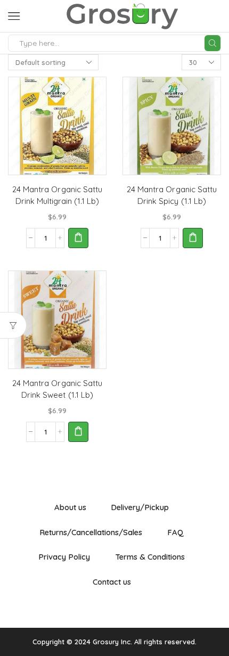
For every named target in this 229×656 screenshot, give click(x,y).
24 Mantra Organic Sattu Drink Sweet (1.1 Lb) (57, 389)
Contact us (112, 582)
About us (70, 507)
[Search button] (212, 43)
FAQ (175, 532)
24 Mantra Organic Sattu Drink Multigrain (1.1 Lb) (57, 195)
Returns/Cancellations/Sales (90, 532)
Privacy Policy (64, 557)
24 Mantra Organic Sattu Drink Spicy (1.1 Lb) (171, 195)
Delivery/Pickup (140, 507)
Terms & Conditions (150, 557)
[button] (78, 238)
